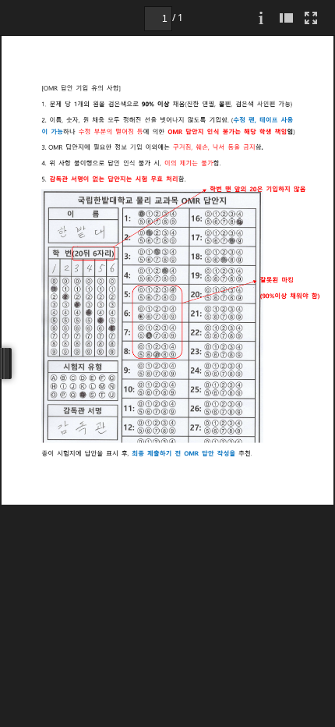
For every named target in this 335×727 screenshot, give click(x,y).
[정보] (261, 17)
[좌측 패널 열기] (285, 17)
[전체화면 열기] (310, 17)
